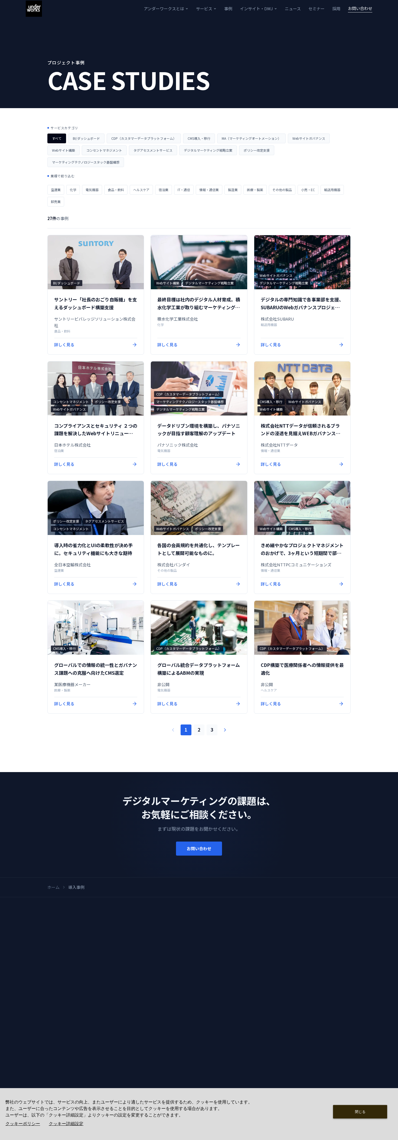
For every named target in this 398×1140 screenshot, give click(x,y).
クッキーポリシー (22, 1123)
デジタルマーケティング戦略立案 (208, 150)
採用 (336, 8)
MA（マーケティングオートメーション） (251, 138)
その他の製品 (282, 189)
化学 (73, 189)
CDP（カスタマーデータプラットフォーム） (143, 138)
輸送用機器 (332, 189)
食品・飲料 (116, 189)
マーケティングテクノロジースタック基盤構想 (85, 162)
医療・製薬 (255, 189)
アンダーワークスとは (164, 8)
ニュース (293, 8)
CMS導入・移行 (199, 138)
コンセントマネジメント (104, 150)
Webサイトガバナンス (308, 138)
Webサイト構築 (63, 150)
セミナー (316, 8)
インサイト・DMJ (256, 8)
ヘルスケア (141, 189)
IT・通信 (184, 189)
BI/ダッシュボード (86, 138)
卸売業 (56, 201)
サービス (204, 8)
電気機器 (92, 189)
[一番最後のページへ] (225, 729)
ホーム (53, 887)
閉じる (360, 1111)
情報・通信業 (209, 189)
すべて (56, 138)
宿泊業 (163, 189)
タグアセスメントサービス (152, 150)
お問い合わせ (360, 8)
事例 (228, 8)
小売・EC (308, 189)
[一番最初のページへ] (173, 729)
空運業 (56, 189)
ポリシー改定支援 (257, 150)
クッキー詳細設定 (66, 1123)
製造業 (233, 189)
